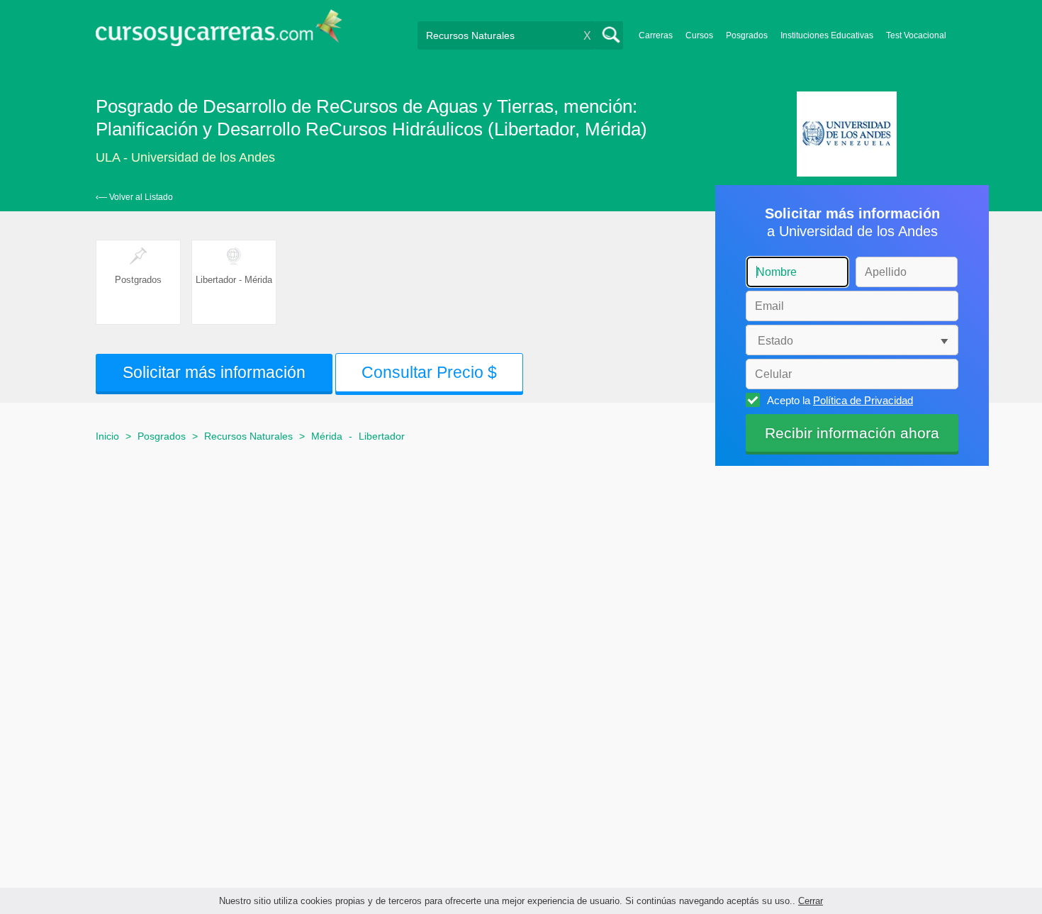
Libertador (382, 436)
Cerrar (810, 901)
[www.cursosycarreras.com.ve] (219, 32)
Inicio (107, 436)
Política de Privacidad (863, 400)
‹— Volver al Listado (134, 197)
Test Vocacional (916, 35)
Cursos (699, 35)
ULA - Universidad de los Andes (185, 157)
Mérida (326, 436)
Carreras (656, 35)
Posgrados (747, 35)
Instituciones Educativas (826, 35)
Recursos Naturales (248, 436)
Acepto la (840, 400)
